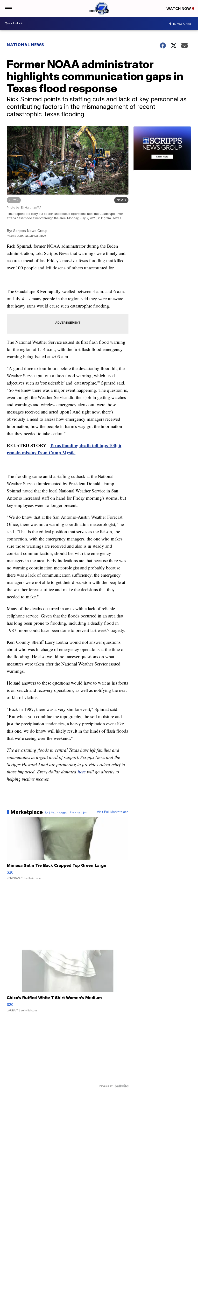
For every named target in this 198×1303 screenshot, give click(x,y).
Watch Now (179, 8)
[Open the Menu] (8, 8)
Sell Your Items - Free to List (65, 813)
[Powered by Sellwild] (121, 1086)
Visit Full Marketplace (112, 812)
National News (25, 44)
